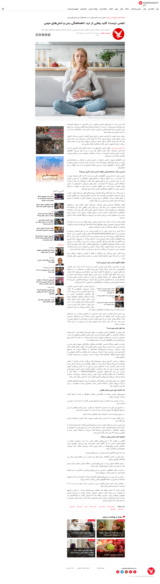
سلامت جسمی (102, 506)
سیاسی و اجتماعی (136, 9)
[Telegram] (122, 571)
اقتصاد (111, 9)
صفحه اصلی (121, 17)
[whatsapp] (117, 571)
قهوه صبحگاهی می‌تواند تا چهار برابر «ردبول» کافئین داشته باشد (45, 206)
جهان (144, 9)
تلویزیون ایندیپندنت (73, 9)
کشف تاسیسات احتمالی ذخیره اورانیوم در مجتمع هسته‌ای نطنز (45, 229)
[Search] (3, 9)
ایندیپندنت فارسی (105, 33)
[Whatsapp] (46, 34)
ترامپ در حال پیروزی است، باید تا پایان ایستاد (45, 271)
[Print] (36, 34)
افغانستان (151, 9)
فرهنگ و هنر (103, 9)
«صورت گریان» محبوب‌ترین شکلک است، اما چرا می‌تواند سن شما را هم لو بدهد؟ (45, 222)
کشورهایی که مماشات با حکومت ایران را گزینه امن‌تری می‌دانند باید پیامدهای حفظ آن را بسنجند (45, 282)
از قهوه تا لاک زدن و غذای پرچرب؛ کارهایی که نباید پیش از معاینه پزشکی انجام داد (82, 552)
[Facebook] (49, 34)
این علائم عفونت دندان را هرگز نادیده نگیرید (82, 534)
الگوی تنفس (112, 509)
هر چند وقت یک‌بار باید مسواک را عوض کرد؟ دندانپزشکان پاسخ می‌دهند (111, 534)
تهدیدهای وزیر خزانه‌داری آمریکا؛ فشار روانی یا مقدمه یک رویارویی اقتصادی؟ (45, 292)
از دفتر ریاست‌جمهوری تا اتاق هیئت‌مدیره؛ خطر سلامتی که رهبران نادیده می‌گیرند (46, 198)
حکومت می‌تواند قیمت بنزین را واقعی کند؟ (46, 261)
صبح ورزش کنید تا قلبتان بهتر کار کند (105, 297)
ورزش (116, 9)
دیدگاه (127, 9)
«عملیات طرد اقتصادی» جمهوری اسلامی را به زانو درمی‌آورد (45, 251)
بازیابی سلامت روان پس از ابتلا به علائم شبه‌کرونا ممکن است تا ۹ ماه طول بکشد (105, 291)
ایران (157, 9)
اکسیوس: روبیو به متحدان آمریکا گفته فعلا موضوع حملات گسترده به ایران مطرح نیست (44, 238)
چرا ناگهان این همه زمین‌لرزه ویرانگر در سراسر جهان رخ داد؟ (45, 214)
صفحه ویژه (83, 9)
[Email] (40, 34)
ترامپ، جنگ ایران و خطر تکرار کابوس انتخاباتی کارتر (46, 301)
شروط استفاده (100, 568)
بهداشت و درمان (93, 9)
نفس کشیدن (120, 509)
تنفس (86, 506)
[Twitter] (43, 34)
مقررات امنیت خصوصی (83, 568)
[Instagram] (126, 571)
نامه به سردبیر (70, 568)
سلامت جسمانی (93, 506)
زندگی (121, 9)
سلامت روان (72, 506)
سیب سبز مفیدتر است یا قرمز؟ (113, 555)
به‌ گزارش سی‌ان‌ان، (118, 148)
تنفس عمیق (79, 506)
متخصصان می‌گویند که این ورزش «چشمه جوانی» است (105, 304)
